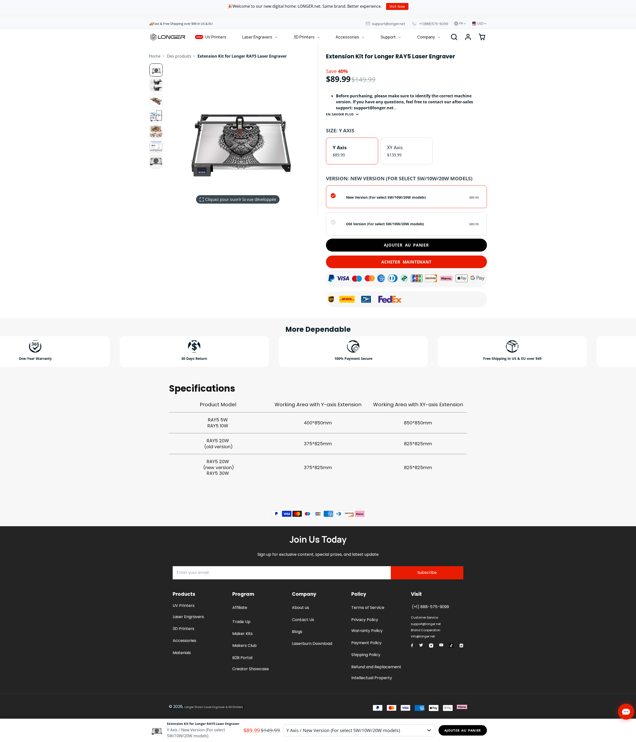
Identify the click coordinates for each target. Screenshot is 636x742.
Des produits (179, 56)
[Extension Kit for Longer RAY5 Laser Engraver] (194, 730)
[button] (468, 37)
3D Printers (304, 37)
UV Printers (211, 37)
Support (388, 37)
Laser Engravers (257, 37)
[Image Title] (412, 645)
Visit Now (397, 6)
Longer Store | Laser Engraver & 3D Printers (213, 707)
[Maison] (167, 37)
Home (154, 56)
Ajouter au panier (406, 245)
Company (426, 37)
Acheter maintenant (406, 262)
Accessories (347, 37)
